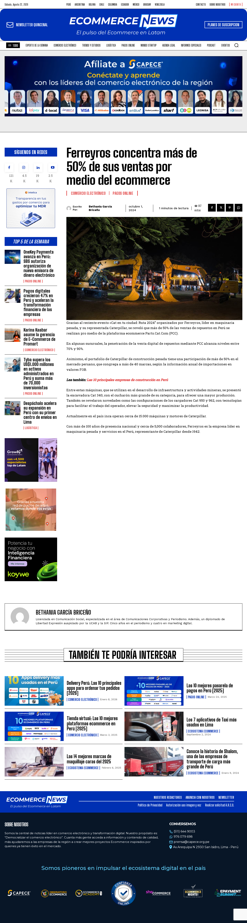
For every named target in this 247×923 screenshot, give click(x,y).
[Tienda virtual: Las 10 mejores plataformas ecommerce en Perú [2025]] (34, 726)
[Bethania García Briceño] (69, 208)
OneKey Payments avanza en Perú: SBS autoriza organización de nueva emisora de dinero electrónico (39, 263)
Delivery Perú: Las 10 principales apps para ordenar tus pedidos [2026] (94, 688)
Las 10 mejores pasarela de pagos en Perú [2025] (210, 688)
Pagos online (33, 281)
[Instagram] (23, 167)
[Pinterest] (229, 208)
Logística (31, 427)
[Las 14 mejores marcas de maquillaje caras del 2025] (34, 762)
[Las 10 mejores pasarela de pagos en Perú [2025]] (154, 691)
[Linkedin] (38, 167)
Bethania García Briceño (100, 208)
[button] (236, 45)
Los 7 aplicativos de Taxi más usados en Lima (212, 722)
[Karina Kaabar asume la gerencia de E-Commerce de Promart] (12, 335)
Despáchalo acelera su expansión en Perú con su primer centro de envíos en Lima (40, 413)
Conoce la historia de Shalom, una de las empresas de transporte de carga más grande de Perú (212, 759)
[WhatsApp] (238, 208)
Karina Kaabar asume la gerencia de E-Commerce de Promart (39, 337)
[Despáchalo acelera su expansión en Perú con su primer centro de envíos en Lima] (12, 408)
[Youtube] (52, 167)
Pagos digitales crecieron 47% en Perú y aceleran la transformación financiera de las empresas (39, 302)
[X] (221, 208)
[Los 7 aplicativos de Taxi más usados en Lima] (154, 726)
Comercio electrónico (39, 349)
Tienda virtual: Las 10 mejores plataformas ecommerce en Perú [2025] (92, 723)
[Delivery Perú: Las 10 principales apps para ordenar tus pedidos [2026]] (34, 691)
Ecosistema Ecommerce (203, 731)
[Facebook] (9, 167)
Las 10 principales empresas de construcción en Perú (127, 380)
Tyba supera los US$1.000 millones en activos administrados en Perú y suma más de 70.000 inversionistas (39, 373)
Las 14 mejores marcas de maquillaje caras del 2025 (89, 759)
